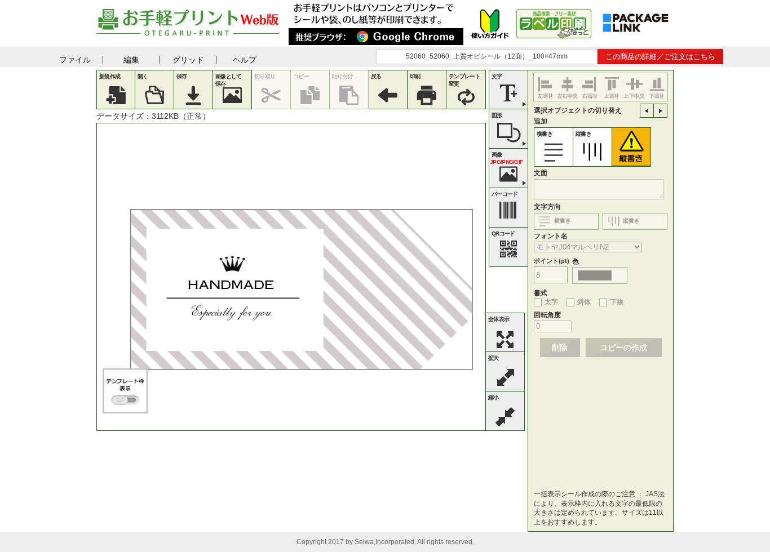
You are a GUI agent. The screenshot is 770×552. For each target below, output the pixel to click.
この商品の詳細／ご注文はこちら (660, 56)
